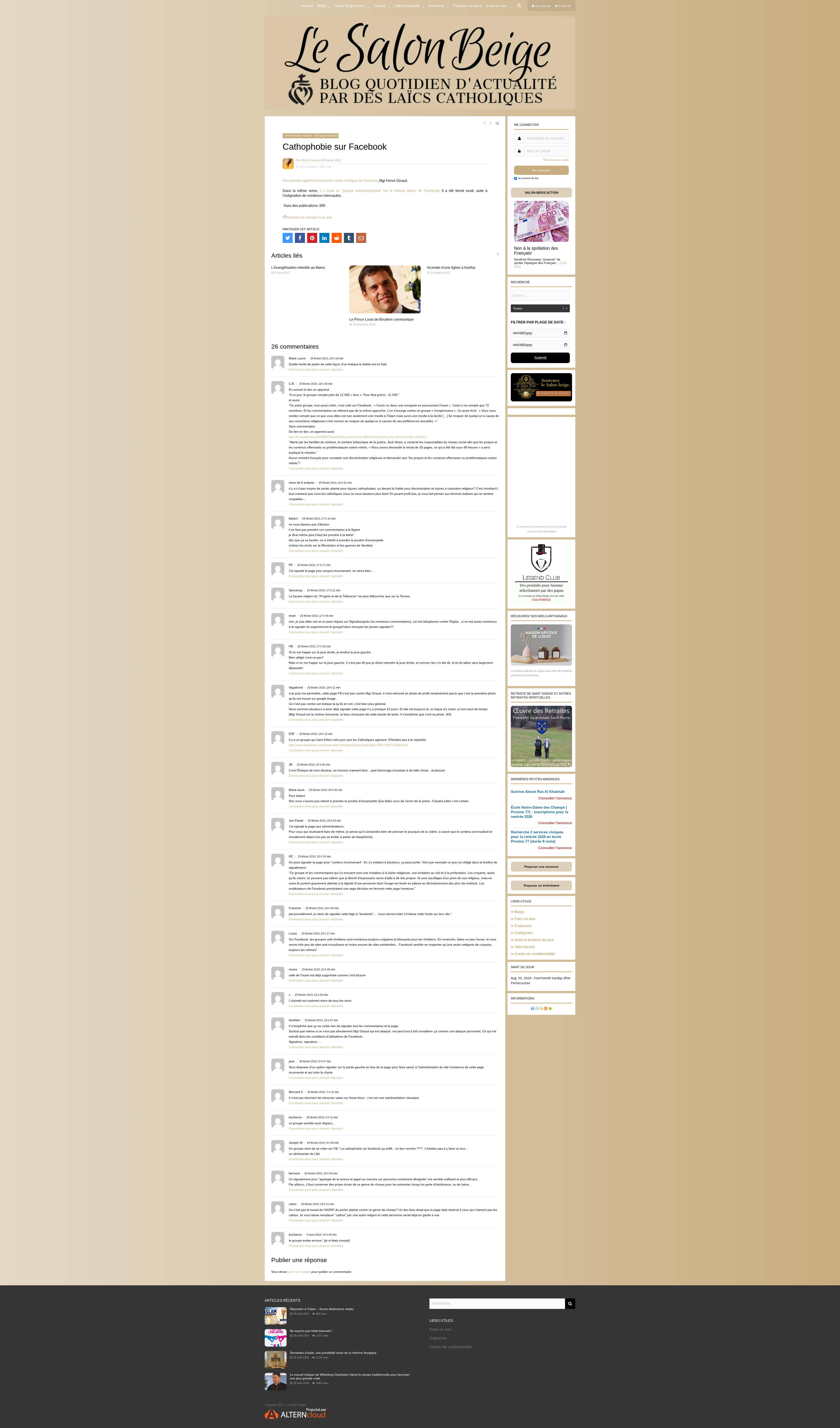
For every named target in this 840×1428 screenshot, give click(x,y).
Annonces (436, 6)
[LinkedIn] (324, 238)
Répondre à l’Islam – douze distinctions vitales (322, 1309)
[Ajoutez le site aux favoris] (541, 1009)
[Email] (361, 238)
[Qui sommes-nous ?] (532, 1009)
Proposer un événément (541, 885)
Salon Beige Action (350, 6)
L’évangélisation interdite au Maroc (298, 267)
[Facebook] (300, 238)
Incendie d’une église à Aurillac (451, 267)
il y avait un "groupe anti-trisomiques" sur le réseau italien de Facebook (379, 191)
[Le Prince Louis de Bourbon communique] (385, 312)
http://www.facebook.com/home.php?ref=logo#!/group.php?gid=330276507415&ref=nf (348, 745)
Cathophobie (292, 135)
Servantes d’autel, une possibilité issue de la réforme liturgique (333, 1352)
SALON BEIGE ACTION (541, 192)
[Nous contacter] (537, 1009)
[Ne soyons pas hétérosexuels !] (276, 1345)
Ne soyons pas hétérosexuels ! (311, 1331)
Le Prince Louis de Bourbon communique (381, 319)
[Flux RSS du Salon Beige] (546, 1009)
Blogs (321, 6)
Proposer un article (467, 6)
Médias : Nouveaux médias (320, 135)
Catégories (523, 933)
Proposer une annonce (541, 866)
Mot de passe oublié (556, 160)
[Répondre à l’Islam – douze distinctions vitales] (276, 1323)
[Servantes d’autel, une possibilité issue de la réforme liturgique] (276, 1367)
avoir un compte (299, 1271)
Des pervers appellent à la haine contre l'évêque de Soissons (330, 181)
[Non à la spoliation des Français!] (541, 240)
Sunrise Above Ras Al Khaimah (538, 792)
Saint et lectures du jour (534, 940)
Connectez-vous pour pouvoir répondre (316, 369)
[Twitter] (288, 238)
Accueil (307, 6)
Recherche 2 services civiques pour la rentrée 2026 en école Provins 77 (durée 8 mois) (537, 836)
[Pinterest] (312, 238)
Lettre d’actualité (407, 6)
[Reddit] (337, 238)
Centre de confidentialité (534, 954)
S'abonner (438, 1338)
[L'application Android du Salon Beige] (550, 1009)
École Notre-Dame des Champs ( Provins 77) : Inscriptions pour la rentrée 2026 (539, 812)
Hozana (552, 531)
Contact (379, 6)
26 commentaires (307, 166)
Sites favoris (524, 947)
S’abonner (523, 926)
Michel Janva (309, 160)
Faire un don (525, 919)
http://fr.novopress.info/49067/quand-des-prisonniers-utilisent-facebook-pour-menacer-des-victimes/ (358, 437)
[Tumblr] (349, 238)
